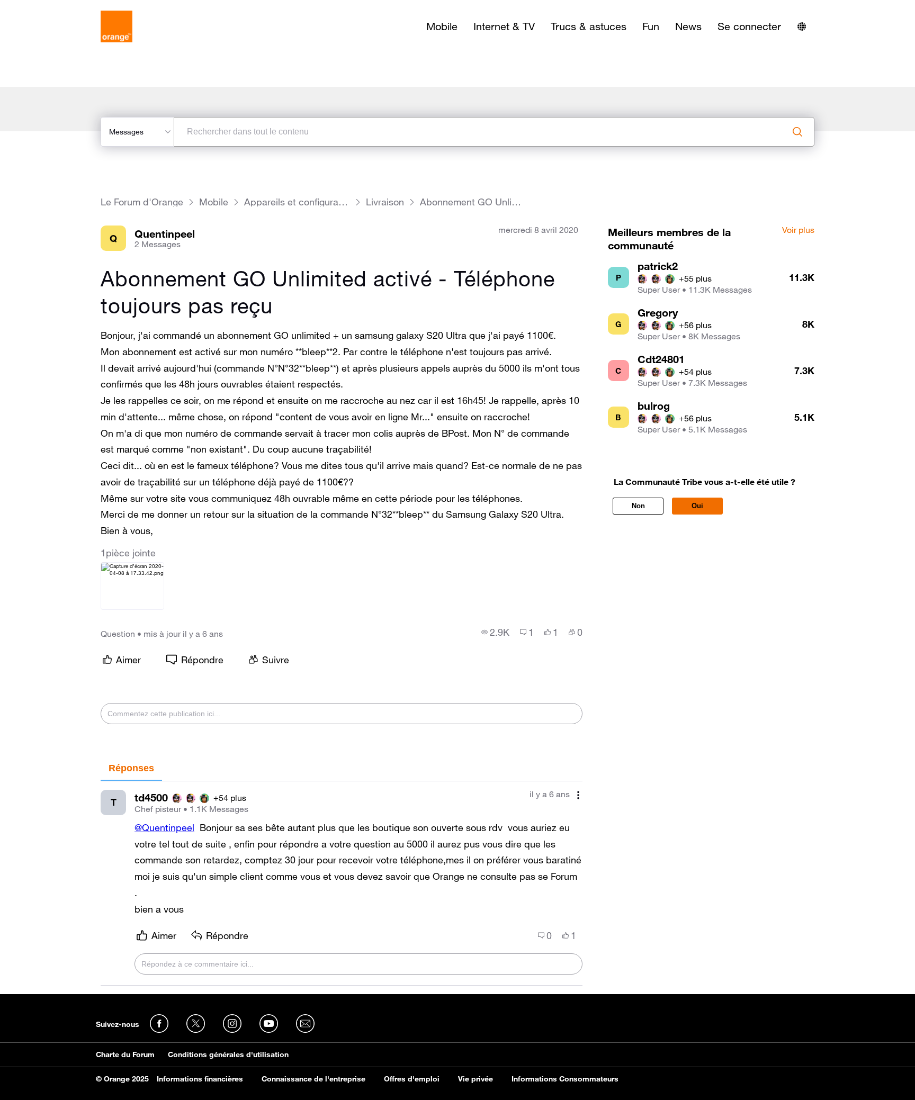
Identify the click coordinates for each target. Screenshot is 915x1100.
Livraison (385, 201)
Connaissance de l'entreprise (313, 1079)
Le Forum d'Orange (142, 201)
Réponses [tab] (131, 768)
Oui (697, 506)
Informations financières (200, 1079)
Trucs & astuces (588, 26)
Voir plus (798, 230)
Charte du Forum (125, 1054)
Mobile (441, 26)
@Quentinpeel (164, 827)
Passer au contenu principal (56, 8)
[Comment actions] (578, 795)
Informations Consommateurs (565, 1079)
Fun (650, 26)
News (688, 26)
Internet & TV (504, 26)
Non (638, 506)
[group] (495, 632)
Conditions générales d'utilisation (228, 1054)
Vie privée (475, 1079)
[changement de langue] (801, 26)
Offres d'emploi (411, 1079)
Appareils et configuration (297, 201)
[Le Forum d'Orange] (116, 26)
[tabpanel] (341, 883)
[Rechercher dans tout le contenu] (797, 132)
